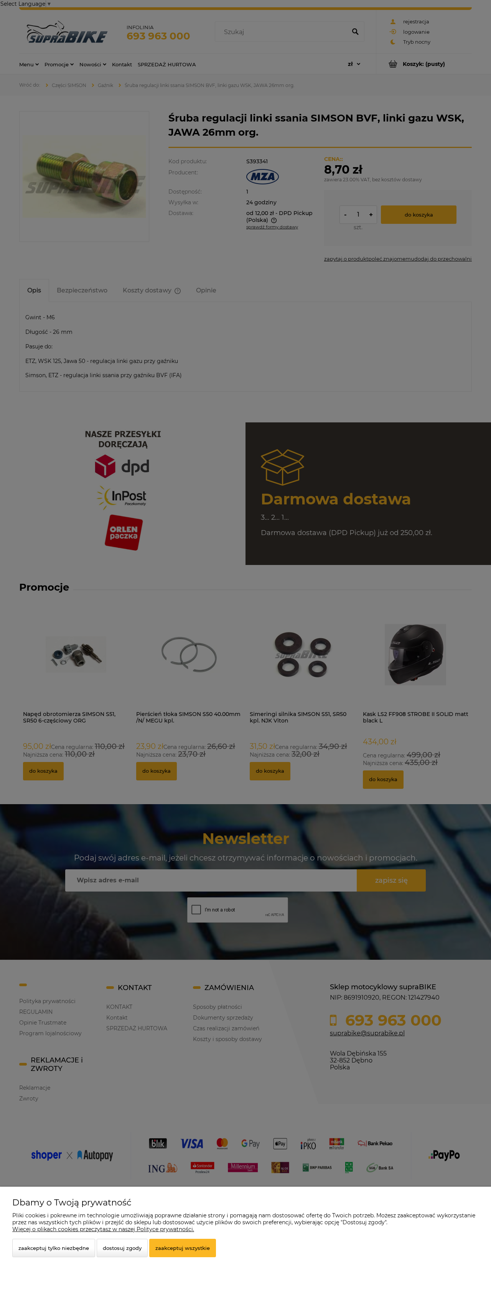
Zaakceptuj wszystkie (182, 1248)
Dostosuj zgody (122, 1248)
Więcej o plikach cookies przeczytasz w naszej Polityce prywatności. (103, 1229)
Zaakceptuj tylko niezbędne (53, 1248)
